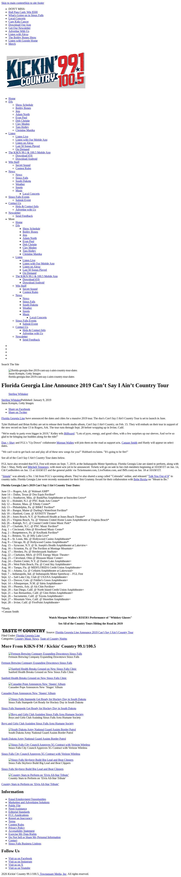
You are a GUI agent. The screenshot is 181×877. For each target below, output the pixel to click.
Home (11, 98)
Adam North (23, 114)
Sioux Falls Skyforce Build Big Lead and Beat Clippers (32, 769)
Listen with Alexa (18, 34)
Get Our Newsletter (19, 27)
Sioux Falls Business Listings (24, 843)
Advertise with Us (26, 209)
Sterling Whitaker (11, 399)
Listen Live (22, 136)
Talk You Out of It (158, 476)
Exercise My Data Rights (22, 834)
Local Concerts (16, 18)
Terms (11, 821)
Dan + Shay (8, 442)
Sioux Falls (22, 177)
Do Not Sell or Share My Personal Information (34, 837)
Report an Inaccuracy (20, 818)
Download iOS (24, 155)
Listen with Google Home (23, 40)
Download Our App (19, 24)
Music (19, 190)
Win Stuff (13, 161)
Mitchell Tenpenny (38, 466)
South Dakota (23, 180)
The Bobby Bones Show (22, 37)
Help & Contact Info (27, 206)
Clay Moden (23, 123)
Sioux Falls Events (18, 196)
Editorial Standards (19, 811)
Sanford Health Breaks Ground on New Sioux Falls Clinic (34, 678)
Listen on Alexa (24, 142)
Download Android (26, 158)
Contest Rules (23, 168)
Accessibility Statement (21, 830)
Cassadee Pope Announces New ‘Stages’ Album (28, 693)
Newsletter (14, 212)
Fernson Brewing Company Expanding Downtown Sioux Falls (36, 662)
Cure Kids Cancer (18, 21)
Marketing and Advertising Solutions (28, 802)
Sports (19, 187)
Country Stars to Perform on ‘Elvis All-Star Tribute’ (30, 784)
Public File (14, 805)
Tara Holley (22, 127)
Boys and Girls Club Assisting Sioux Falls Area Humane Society (37, 723)
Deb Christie (23, 120)
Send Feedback (24, 215)
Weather (20, 184)
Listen (11, 133)
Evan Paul (21, 117)
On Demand (22, 149)
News (11, 171)
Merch (12, 43)
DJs (10, 101)
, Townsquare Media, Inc (52, 873)
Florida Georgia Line (13, 418)
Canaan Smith (129, 442)
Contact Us (14, 203)
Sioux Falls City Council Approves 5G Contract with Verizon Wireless (40, 753)
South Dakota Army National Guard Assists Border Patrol (33, 738)
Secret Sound (23, 165)
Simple (6, 476)
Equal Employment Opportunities (27, 799)
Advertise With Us (18, 31)
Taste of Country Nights (53, 638)
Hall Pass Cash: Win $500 (23, 12)
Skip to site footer (34, 2)
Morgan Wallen (65, 442)
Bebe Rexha (140, 479)
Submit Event (23, 200)
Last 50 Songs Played (28, 146)
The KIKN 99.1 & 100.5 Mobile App (29, 152)
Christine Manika (25, 130)
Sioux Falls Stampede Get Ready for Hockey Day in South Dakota (38, 708)
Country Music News (27, 638)
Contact (12, 840)
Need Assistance (17, 808)
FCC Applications (18, 815)
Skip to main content (12, 2)
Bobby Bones (23, 107)
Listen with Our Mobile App (31, 139)
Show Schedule (24, 104)
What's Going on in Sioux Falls (25, 15)
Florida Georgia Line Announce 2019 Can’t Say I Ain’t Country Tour (94, 632)
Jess (18, 111)
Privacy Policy (16, 827)
